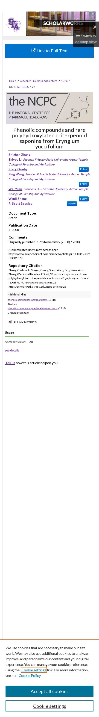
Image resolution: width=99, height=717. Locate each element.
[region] (49, 678)
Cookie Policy (30, 675)
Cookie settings (33, 670)
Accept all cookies (50, 691)
